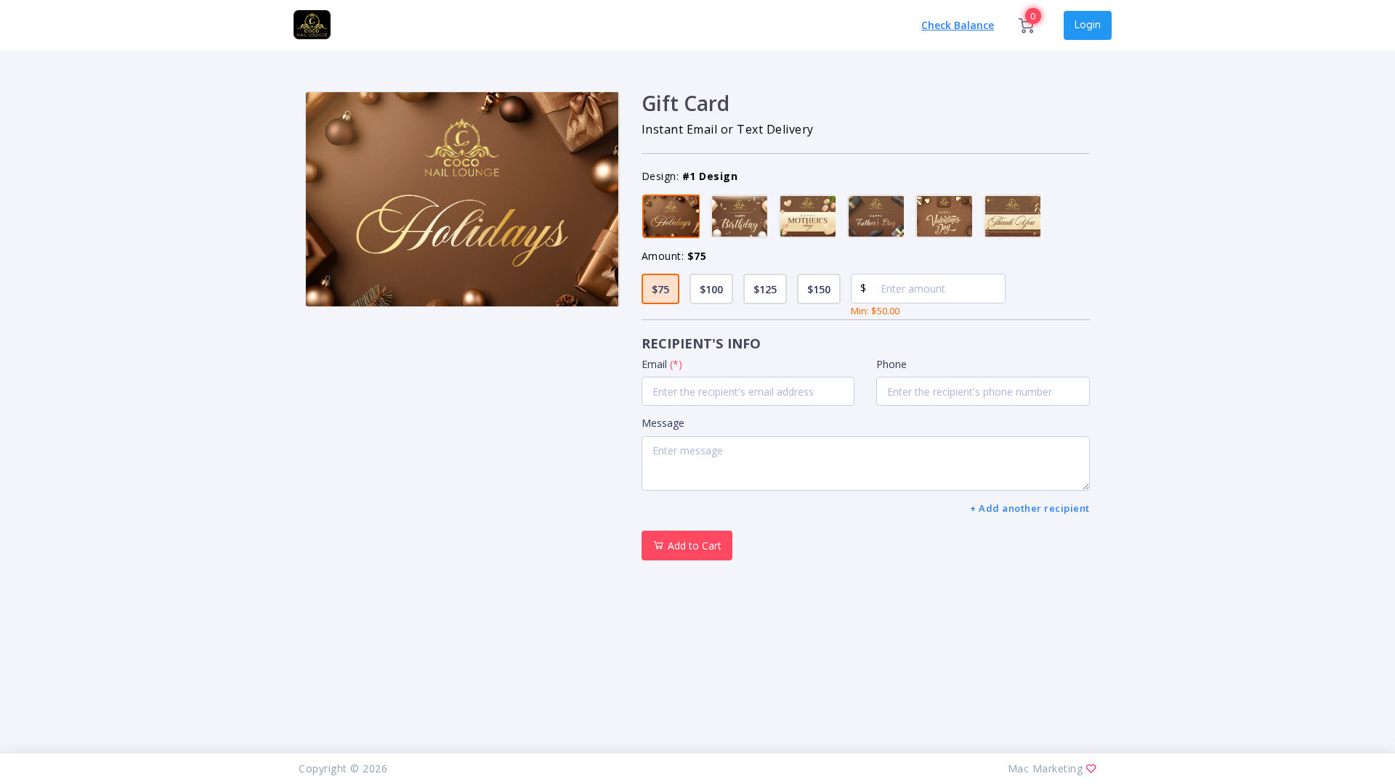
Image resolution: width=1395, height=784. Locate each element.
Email (662, 364)
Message (663, 423)
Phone (891, 364)
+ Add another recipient (1030, 508)
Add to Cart (693, 545)
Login (1088, 24)
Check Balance (957, 25)
